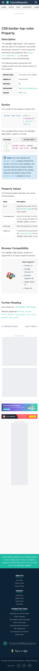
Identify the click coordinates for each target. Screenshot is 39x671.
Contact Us (19, 595)
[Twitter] (24, 665)
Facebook (29, 563)
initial (28, 121)
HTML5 (11, 7)
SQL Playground (19, 628)
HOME (4, 7)
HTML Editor (19, 634)
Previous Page (11, 326)
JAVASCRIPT (27, 7)
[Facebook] (18, 665)
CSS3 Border (30, 307)
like (6, 560)
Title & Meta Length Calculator (19, 619)
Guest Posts (19, 601)
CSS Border (19, 307)
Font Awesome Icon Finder (19, 631)
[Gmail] (29, 665)
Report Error (19, 598)
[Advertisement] (19, 19)
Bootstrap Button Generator (19, 625)
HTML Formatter (19, 616)
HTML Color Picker (19, 622)
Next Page (30, 326)
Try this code (29, 139)
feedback (23, 560)
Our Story (19, 580)
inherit (26, 124)
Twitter (10, 565)
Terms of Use (19, 583)
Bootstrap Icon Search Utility (19, 613)
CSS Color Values (25, 209)
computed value (26, 233)
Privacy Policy (19, 586)
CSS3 (18, 7)
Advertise (19, 604)
